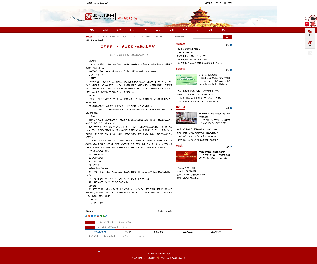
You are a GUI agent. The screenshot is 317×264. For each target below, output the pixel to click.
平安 (131, 30)
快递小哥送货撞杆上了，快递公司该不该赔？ (115, 222)
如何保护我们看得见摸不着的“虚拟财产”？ (114, 227)
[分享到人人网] (92, 216)
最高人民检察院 (110, 236)
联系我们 (152, 258)
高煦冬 (169, 211)
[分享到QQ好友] (98, 216)
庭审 (171, 30)
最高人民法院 (93, 236)
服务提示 (88, 37)
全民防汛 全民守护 (180, 37)
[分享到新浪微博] (89, 216)
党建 (118, 30)
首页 (92, 30)
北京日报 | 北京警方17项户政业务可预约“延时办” (106, 37)
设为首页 (208, 3)
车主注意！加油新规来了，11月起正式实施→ (148, 37)
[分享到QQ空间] (86, 216)
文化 (211, 30)
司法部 (141, 236)
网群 (224, 30)
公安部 (125, 236)
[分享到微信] (104, 216)
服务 (197, 30)
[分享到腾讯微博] (95, 216)
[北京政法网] (111, 17)
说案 (158, 30)
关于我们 (144, 258)
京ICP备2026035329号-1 (176, 258)
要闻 (105, 30)
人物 (184, 30)
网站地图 (135, 258)
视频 (145, 30)
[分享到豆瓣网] (101, 216)
